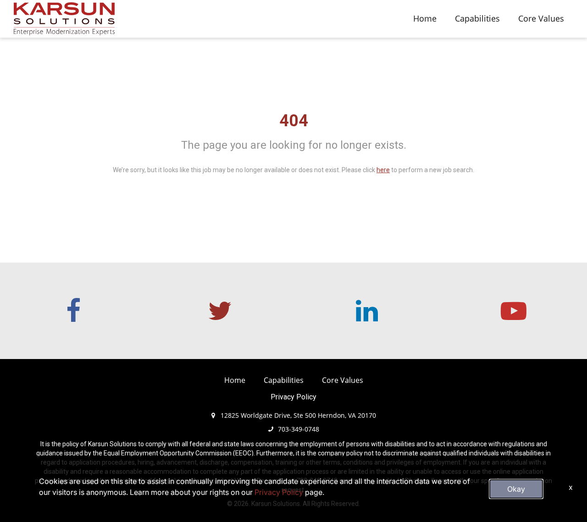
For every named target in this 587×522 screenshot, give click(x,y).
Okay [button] (516, 489)
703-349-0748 (298, 429)
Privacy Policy (293, 397)
